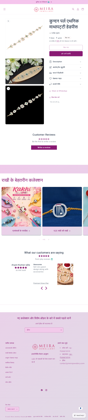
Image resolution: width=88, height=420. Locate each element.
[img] (44, 256)
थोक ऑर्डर (8, 382)
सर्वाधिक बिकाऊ (9, 362)
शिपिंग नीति (8, 367)
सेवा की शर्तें (55, 416)
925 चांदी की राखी (61, 231)
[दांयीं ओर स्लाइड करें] (48, 239)
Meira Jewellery (15, 416)
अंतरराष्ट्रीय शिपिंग (10, 348)
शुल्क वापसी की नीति (37, 416)
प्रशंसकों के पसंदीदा (20, 231)
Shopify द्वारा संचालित (26, 416)
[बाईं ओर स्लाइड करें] (39, 239)
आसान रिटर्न (8, 372)
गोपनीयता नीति (47, 416)
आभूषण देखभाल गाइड (11, 358)
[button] (4, 9)
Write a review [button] (44, 147)
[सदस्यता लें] (60, 330)
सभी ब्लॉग (8, 377)
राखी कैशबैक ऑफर (10, 353)
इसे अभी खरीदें (66, 54)
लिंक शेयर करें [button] (55, 97)
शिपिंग (57, 41)
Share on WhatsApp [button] (59, 91)
